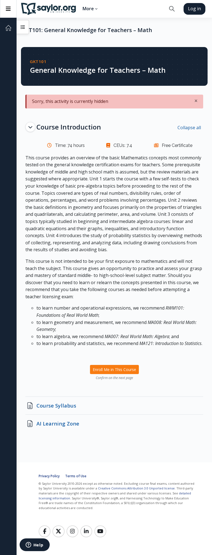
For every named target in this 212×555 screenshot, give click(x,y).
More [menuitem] (88, 9)
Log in (194, 9)
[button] (172, 9)
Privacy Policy (49, 476)
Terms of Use (75, 476)
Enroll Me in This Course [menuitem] (114, 369)
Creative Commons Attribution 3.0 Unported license (136, 488)
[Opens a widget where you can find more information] (34, 545)
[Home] (8, 28)
